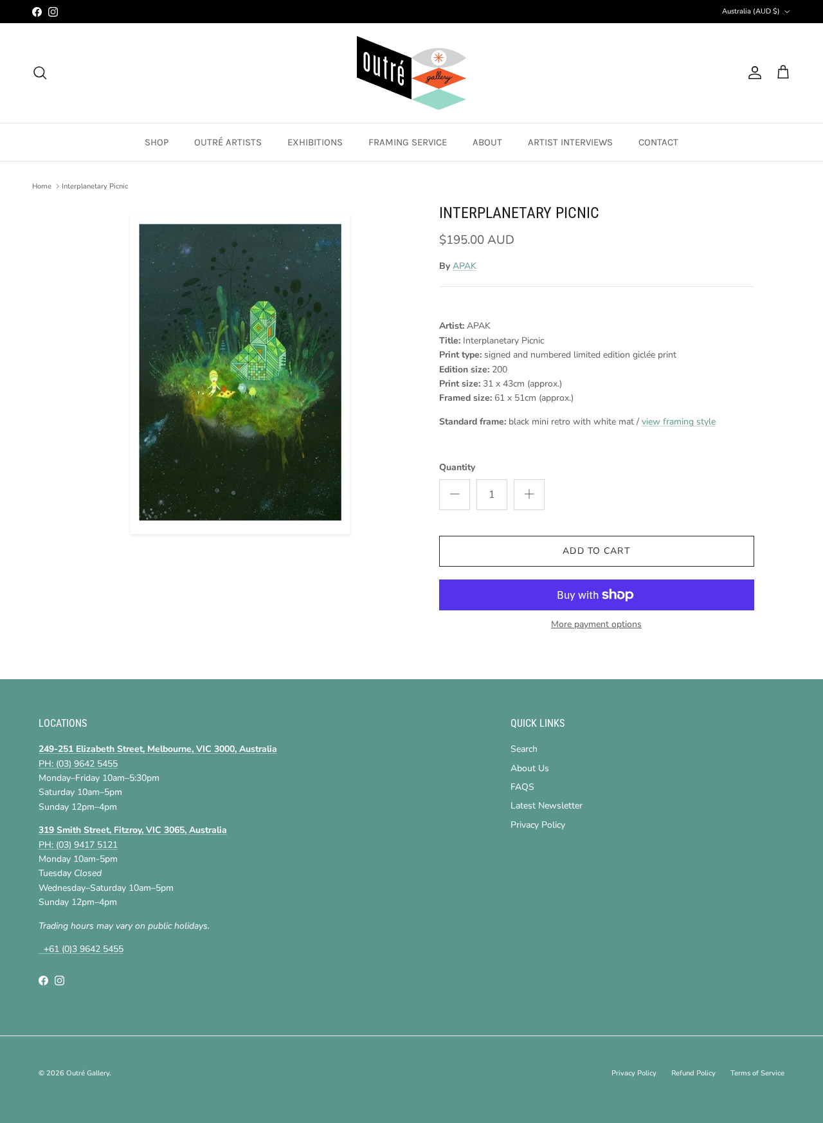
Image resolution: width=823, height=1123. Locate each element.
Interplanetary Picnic (95, 186)
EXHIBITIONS (315, 142)
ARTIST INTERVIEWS (570, 142)
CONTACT (658, 142)
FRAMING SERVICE (407, 142)
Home (41, 186)
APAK (464, 266)
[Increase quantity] (529, 494)
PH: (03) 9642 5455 (78, 764)
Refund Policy (693, 1073)
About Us (530, 768)
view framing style (679, 421)
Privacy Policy (538, 825)
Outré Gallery (87, 1073)
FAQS (522, 787)
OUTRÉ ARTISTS (228, 142)
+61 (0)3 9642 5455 (81, 949)
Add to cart (596, 551)
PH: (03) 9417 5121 (78, 845)
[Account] (752, 72)
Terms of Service (757, 1073)
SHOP (156, 142)
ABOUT (487, 142)
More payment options (596, 624)
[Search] (40, 72)
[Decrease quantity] (454, 494)
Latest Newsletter (547, 805)
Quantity (457, 467)
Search (524, 749)
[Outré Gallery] (411, 73)
